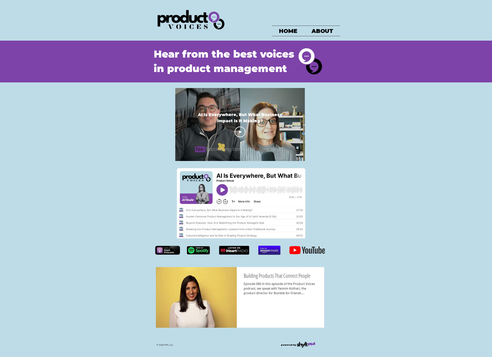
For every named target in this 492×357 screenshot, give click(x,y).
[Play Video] (240, 132)
